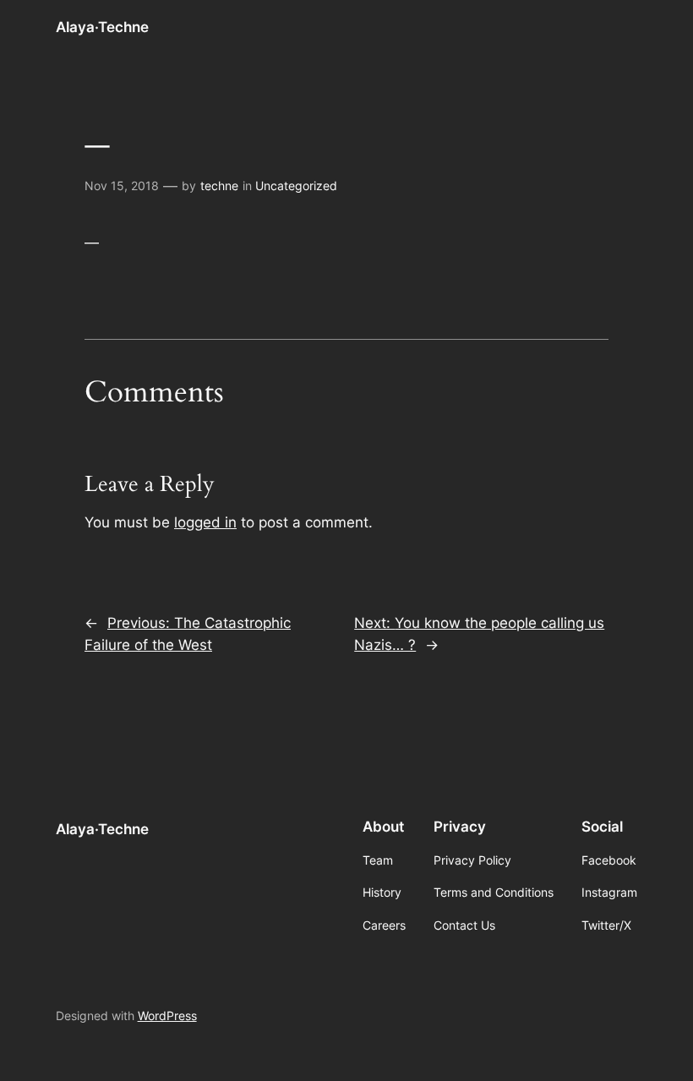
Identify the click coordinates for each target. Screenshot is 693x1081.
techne (219, 185)
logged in (205, 522)
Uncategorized (296, 185)
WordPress (167, 1015)
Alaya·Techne (102, 27)
